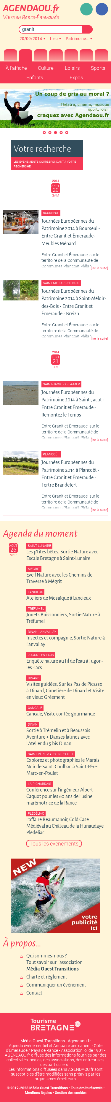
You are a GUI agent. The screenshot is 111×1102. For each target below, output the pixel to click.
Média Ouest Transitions (48, 1088)
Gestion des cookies (70, 1093)
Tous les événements (54, 843)
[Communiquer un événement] (86, 9)
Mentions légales (38, 1093)
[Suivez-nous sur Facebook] (102, 9)
